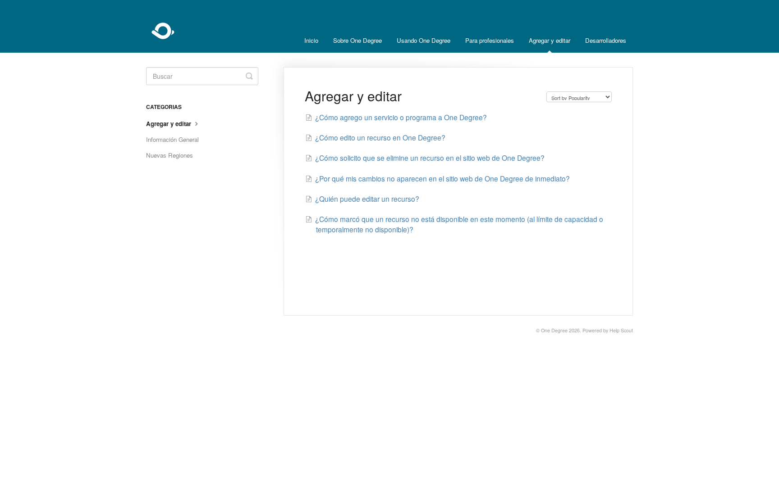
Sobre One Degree (357, 40)
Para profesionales (489, 40)
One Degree (554, 330)
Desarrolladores (605, 40)
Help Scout (621, 330)
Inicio (311, 40)
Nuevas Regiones (169, 155)
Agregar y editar (549, 40)
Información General (172, 139)
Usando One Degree (423, 40)
